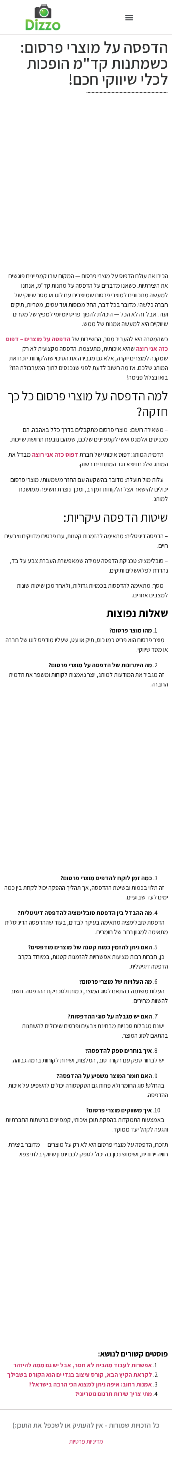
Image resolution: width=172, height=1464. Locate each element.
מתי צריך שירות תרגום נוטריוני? (113, 1394)
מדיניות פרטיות (86, 1441)
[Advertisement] (86, 184)
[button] (129, 17)
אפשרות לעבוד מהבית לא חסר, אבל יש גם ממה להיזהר (82, 1365)
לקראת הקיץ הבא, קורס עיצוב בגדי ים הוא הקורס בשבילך (79, 1375)
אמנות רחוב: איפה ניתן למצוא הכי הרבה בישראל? (90, 1384)
